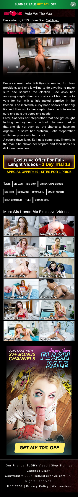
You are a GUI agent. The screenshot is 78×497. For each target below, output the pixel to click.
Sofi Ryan (54, 20)
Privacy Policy (37, 491)
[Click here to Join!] (39, 28)
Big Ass (17, 188)
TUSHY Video (37, 470)
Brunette (37, 196)
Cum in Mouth (55, 196)
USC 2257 (14, 491)
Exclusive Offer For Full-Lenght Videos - (39, 166)
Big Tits (9, 196)
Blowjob (22, 196)
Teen (27, 204)
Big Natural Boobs (50, 188)
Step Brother (13, 204)
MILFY (46, 475)
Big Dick (30, 188)
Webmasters (62, 491)
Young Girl (41, 204)
